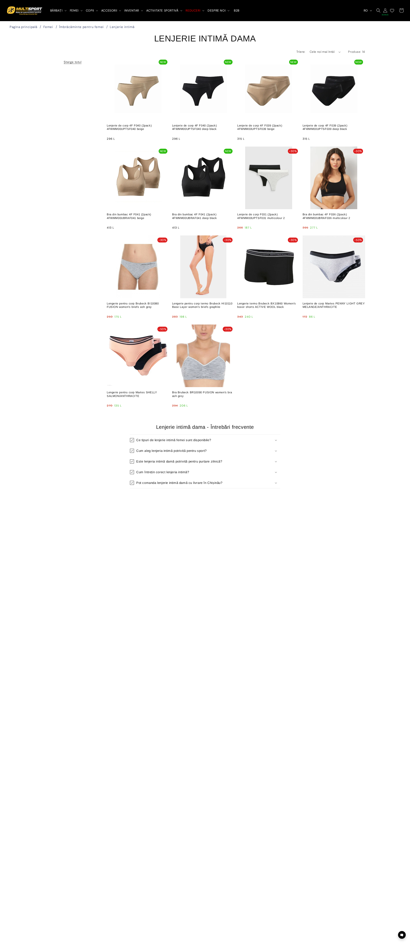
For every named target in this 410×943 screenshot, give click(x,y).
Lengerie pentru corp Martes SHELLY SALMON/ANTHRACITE (132, 394)
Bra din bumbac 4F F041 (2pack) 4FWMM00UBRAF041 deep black (194, 216)
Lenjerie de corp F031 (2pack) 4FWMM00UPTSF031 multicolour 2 (261, 216)
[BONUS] (385, 10)
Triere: (300, 52)
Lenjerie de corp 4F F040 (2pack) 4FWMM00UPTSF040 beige (129, 127)
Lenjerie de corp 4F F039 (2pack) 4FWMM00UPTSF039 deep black (325, 127)
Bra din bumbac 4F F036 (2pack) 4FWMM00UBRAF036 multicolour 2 (326, 216)
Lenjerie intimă (122, 27)
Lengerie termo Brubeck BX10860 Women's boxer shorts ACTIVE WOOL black (266, 305)
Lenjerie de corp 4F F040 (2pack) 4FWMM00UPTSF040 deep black (194, 127)
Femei (48, 27)
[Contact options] (402, 935)
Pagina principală (23, 27)
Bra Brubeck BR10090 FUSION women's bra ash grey (202, 394)
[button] (58, 10)
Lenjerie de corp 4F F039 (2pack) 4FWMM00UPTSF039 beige (259, 127)
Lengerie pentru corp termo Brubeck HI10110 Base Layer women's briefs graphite (202, 305)
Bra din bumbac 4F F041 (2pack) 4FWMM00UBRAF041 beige (129, 216)
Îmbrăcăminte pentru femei (81, 27)
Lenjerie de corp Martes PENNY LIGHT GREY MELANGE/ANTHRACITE (334, 305)
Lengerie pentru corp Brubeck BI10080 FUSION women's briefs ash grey (133, 305)
